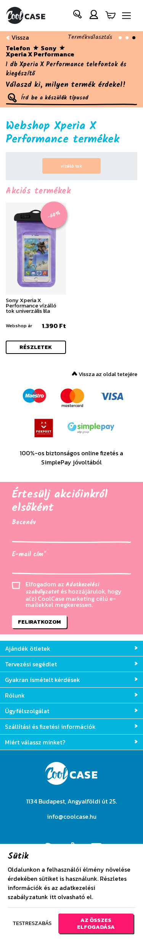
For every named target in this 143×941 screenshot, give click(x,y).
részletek (35, 347)
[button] (78, 16)
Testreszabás (32, 923)
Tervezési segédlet (31, 664)
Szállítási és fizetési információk (50, 726)
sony (48, 48)
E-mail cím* (29, 554)
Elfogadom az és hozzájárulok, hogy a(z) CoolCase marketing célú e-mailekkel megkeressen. (74, 594)
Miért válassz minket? (35, 742)
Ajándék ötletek (27, 648)
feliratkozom (39, 622)
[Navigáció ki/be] (126, 15)
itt (53, 896)
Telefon (18, 48)
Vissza (19, 37)
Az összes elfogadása (96, 923)
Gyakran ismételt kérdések (42, 679)
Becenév (24, 522)
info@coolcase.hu (71, 816)
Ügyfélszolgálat (27, 710)
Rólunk (15, 695)
